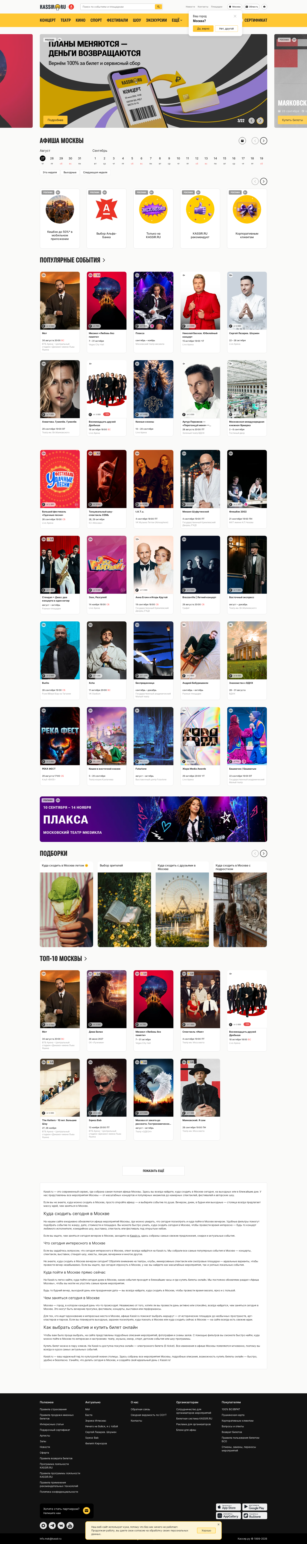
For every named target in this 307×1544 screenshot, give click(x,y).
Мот (87, 1409)
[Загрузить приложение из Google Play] (254, 1507)
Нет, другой (226, 28)
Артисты (45, 1435)
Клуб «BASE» (48, 779)
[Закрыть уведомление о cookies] (218, 1524)
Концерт (48, 20)
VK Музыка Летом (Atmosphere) (152, 522)
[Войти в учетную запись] (264, 7)
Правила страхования (53, 1409)
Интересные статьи (52, 1424)
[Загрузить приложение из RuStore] (254, 1515)
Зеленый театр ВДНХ (193, 433)
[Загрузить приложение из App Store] (228, 1507)
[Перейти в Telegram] (52, 1525)
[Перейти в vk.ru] (61, 1525)
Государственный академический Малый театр (153, 695)
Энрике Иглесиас (95, 1420)
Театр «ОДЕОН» (144, 1131)
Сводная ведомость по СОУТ (149, 1414)
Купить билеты (58, 120)
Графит (186, 608)
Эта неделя (50, 172)
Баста (88, 1414)
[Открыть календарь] (242, 140)
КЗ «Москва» (95, 523)
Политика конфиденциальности (59, 1491)
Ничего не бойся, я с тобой (101, 1426)
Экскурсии (156, 20)
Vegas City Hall (96, 344)
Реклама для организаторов (193, 1424)
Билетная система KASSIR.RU (194, 1418)
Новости (45, 1446)
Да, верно (203, 28)
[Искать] (158, 6)
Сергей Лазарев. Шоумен (100, 1431)
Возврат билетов (232, 1431)
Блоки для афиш (186, 1429)
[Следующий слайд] (260, 120)
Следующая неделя (95, 172)
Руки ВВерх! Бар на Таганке (56, 693)
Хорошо (206, 1530)
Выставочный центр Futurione (151, 779)
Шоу (137, 20)
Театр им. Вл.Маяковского (55, 432)
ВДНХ (232, 693)
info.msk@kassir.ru (50, 1538)
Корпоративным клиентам (238, 1420)
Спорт (96, 20)
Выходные (70, 172)
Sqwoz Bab (92, 1437)
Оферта (44, 1452)
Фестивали (117, 20)
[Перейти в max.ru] (43, 1525)
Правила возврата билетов (56, 1458)
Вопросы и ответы (233, 1426)
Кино (80, 20)
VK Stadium (94, 693)
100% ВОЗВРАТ (231, 1409)
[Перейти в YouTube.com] (70, 1525)
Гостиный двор (237, 433)
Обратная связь (140, 1409)
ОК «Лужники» (96, 1042)
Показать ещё (153, 1171)
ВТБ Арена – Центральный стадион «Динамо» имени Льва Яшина (58, 347)
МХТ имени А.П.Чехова (241, 522)
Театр (66, 20)
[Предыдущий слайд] (251, 120)
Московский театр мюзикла (150, 344)
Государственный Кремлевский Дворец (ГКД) (199, 524)
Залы (43, 1441)
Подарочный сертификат (55, 1429)
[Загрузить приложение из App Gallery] (228, 1515)
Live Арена (188, 344)
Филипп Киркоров (96, 1443)
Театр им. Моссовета (193, 1042)
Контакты (136, 1420)
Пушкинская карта (233, 1414)
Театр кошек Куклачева (101, 779)
